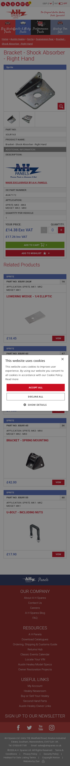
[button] (35, 404)
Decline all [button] (35, 396)
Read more (11, 379)
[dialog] (35, 383)
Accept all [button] (36, 387)
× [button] (62, 359)
